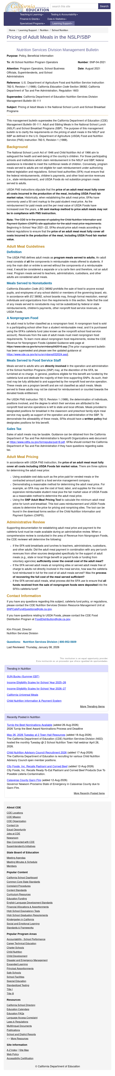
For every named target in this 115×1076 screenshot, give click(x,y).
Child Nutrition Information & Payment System (34, 700)
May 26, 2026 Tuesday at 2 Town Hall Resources (36, 735)
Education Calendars (18, 1009)
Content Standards (17, 890)
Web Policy (13, 1054)
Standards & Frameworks (20, 927)
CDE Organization (16, 821)
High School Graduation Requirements (27, 915)
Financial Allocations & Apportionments (28, 906)
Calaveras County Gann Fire (24, 780)
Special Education (16, 981)
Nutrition (44, 30)
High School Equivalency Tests (23, 911)
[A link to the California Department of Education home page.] (26, 7)
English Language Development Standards (30, 902)
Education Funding (17, 898)
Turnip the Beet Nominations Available (29, 725)
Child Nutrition (14, 951)
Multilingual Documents (19, 1026)
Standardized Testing (18, 985)
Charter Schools (15, 947)
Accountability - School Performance (26, 939)
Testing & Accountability (63, 14)
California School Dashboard (22, 877)
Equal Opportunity (16, 829)
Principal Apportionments (20, 968)
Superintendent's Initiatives (21, 846)
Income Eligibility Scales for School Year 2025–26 (36, 682)
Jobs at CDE (13, 833)
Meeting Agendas (16, 857)
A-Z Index (12, 1050)
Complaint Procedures (19, 886)
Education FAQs (15, 1013)
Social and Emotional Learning (23, 923)
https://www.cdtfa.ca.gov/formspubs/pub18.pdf (37, 442)
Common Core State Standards (23, 881)
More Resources (19, 1038)
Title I (10, 989)
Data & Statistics (56, 19)
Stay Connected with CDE (21, 842)
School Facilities (15, 976)
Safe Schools (14, 972)
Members (12, 866)
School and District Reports (21, 1034)
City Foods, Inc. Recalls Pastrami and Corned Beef (37, 766)
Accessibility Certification (20, 1058)
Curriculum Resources (19, 894)
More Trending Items (92, 706)
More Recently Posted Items (89, 793)
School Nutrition (60, 30)
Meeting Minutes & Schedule (22, 862)
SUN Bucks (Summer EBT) (23, 676)
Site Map (24, 1050)
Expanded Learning (17, 964)
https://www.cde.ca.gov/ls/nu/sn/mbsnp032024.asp (37, 354)
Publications (13, 1030)
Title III (10, 993)
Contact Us (13, 825)
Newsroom (12, 837)
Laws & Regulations (17, 1021)
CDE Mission (14, 817)
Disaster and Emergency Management (27, 960)
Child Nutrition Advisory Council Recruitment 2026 (37, 752)
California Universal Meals (22, 694)
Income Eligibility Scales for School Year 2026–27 (36, 688)
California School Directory (21, 1005)
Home (12, 30)
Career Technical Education (21, 943)
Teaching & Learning (31, 14)
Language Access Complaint (22, 1017)
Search (104, 6)
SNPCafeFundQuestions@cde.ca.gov (29, 609)
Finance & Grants (29, 19)
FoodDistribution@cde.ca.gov (52, 619)
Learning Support (61, 23)
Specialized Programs (31, 23)
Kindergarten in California (20, 919)
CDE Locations (15, 812)
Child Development (17, 956)
